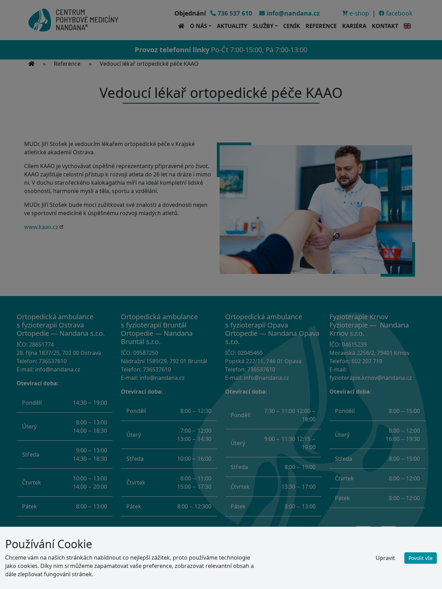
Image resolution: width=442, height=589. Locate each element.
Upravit (385, 558)
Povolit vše (421, 558)
